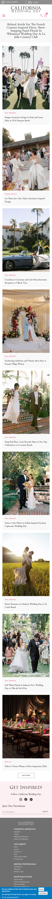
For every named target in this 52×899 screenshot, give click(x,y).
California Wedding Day (21, 882)
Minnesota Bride (19, 884)
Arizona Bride (18, 879)
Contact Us (17, 852)
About (16, 847)
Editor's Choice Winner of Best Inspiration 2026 (26, 766)
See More (26, 775)
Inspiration (17, 832)
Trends (16, 834)
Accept (41, 889)
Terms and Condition (20, 856)
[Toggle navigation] (3, 16)
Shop (15, 854)
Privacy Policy (18, 859)
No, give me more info (11, 897)
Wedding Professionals (21, 837)
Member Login (18, 872)
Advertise (17, 869)
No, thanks (43, 893)
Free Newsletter (8, 812)
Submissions (18, 867)
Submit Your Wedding (21, 839)
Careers (16, 849)
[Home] (26, 9)
